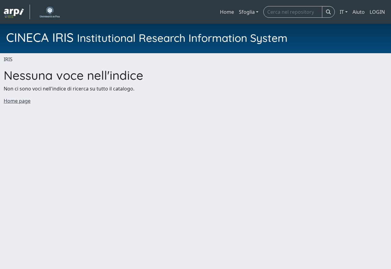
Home (227, 12)
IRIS (8, 59)
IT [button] (342, 12)
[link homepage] (17, 12)
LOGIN (377, 12)
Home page (17, 101)
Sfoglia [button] (247, 12)
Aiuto (359, 12)
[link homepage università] (49, 12)
